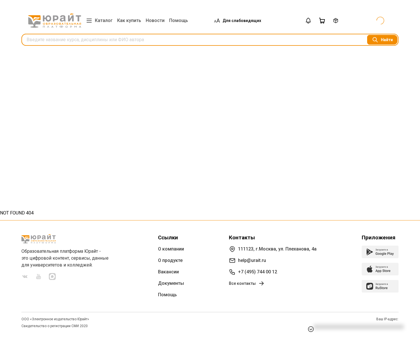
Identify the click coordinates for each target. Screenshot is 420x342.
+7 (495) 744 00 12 (257, 272)
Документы (171, 283)
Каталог (104, 20)
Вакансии (168, 272)
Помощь (178, 20)
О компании (171, 249)
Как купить (129, 20)
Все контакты (242, 283)
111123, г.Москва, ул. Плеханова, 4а (277, 249)
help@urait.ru (252, 260)
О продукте (170, 260)
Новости (155, 20)
